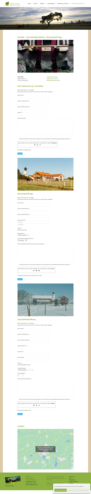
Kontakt (71, 483)
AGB (70, 478)
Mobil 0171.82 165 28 (52, 78)
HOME (29, 3)
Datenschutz (72, 479)
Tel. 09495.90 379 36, (52, 77)
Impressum (71, 476)
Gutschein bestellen (9, 485)
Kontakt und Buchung (78, 3)
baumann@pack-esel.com (53, 80)
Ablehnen (70, 490)
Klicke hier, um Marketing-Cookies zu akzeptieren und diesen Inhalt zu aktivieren (45, 449)
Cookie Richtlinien (73, 481)
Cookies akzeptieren (60, 490)
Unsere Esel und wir (62, 3)
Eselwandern (51, 3)
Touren (35, 3)
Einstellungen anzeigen (81, 490)
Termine (42, 3)
